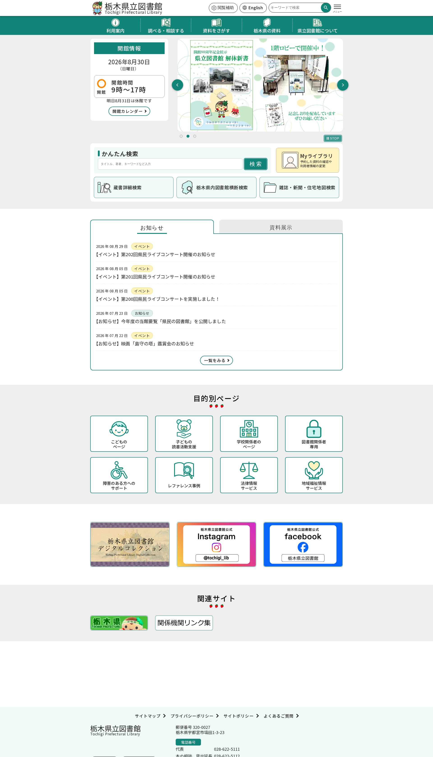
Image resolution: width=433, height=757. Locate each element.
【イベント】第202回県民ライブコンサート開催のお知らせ (155, 254)
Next (343, 85)
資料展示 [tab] (281, 227)
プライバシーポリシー (192, 716)
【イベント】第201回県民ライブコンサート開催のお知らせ (155, 276)
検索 (256, 164)
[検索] (326, 8)
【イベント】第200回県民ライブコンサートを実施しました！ (158, 299)
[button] (181, 136)
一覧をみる (215, 360)
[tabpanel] (260, 85)
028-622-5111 (227, 749)
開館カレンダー (128, 111)
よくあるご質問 (279, 716)
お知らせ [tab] (152, 228)
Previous (177, 85)
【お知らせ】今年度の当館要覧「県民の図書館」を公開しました (161, 321)
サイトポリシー (238, 716)
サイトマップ (148, 716)
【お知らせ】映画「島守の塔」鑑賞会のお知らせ (145, 343)
